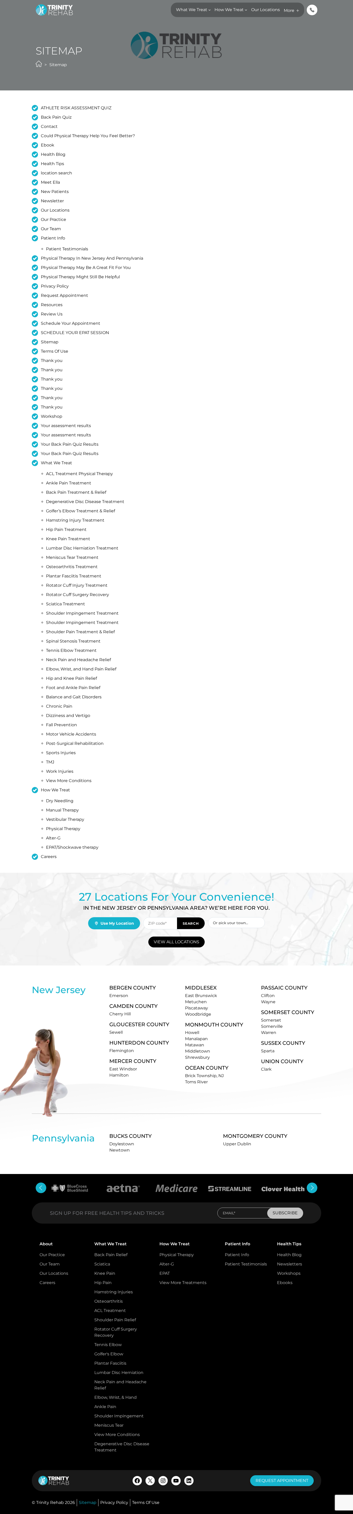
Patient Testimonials (67, 248)
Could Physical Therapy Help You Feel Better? (88, 135)
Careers (49, 856)
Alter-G (53, 838)
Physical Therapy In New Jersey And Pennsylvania (92, 258)
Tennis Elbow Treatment (71, 650)
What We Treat (56, 462)
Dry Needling (59, 800)
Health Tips (52, 163)
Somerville (272, 1026)
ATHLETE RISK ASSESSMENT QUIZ (76, 107)
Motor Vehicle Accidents (71, 734)
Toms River (196, 1081)
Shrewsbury (197, 1057)
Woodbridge (198, 1014)
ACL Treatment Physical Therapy (79, 473)
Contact (49, 126)
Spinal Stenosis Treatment (73, 641)
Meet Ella (50, 182)
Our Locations (55, 210)
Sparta (267, 1050)
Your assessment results (66, 425)
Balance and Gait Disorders (74, 696)
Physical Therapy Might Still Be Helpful (80, 276)
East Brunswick (201, 995)
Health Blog (53, 154)
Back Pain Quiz (56, 117)
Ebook (47, 145)
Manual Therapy (62, 810)
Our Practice (53, 219)
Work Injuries (59, 771)
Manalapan (196, 1038)
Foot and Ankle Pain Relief (73, 687)
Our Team (51, 228)
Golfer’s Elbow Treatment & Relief (80, 510)
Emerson (118, 995)
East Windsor (123, 1069)
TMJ (50, 762)
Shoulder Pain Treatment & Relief (80, 631)
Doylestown (121, 1143)
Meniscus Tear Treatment (72, 557)
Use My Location (117, 923)
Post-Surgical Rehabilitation (75, 743)
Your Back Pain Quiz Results (69, 444)
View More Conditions (68, 780)
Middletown (197, 1051)
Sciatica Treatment (65, 603)
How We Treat (55, 789)
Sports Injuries (61, 752)
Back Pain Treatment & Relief (76, 492)
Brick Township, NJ (204, 1075)
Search (191, 923)
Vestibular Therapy (65, 819)
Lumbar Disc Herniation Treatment (82, 548)
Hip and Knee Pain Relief (71, 678)
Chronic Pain (59, 706)
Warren (268, 1032)
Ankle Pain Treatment (68, 483)
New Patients (55, 191)
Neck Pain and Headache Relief (78, 659)
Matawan (194, 1044)
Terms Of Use (54, 351)
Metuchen (196, 1001)
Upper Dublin (237, 1143)
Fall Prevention (61, 724)
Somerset (271, 1020)
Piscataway (196, 1008)
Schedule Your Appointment (70, 323)
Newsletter (52, 200)
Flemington (121, 1050)
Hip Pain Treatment (66, 529)
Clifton (268, 995)
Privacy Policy (55, 286)
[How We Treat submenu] (246, 10)
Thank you (52, 360)
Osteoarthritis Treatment (72, 566)
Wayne (268, 1001)
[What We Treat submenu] (209, 10)
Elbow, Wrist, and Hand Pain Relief (81, 669)
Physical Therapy (63, 828)
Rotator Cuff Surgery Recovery (77, 594)
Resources (52, 304)
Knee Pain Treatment (68, 538)
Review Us (52, 314)
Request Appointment (64, 295)
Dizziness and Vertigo (68, 715)
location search (56, 173)
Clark (266, 1069)
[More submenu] (297, 10)
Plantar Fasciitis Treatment (73, 576)
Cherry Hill (120, 1013)
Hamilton (119, 1075)
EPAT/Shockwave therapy (72, 847)
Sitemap (49, 341)
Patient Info (53, 238)
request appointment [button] (282, 1480)
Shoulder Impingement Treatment (82, 613)
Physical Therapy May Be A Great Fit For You (86, 267)
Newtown (119, 1150)
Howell (192, 1032)
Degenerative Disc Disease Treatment (85, 501)
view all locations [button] (176, 941)
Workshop (51, 416)
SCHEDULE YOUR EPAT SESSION (75, 332)
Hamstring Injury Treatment (75, 520)
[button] (312, 10)
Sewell (116, 1032)
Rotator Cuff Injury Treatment (77, 585)
